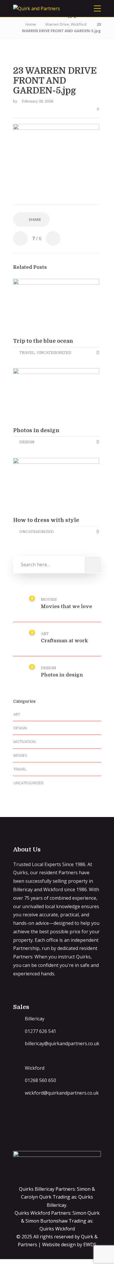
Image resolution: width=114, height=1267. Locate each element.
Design (26, 442)
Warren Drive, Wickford (66, 24)
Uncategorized (54, 352)
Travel (26, 352)
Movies (49, 599)
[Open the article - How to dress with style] (34, 485)
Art (45, 633)
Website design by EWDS (69, 1244)
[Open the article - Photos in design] (34, 395)
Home (30, 24)
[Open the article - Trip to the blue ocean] (34, 306)
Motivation (24, 741)
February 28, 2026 (37, 101)
